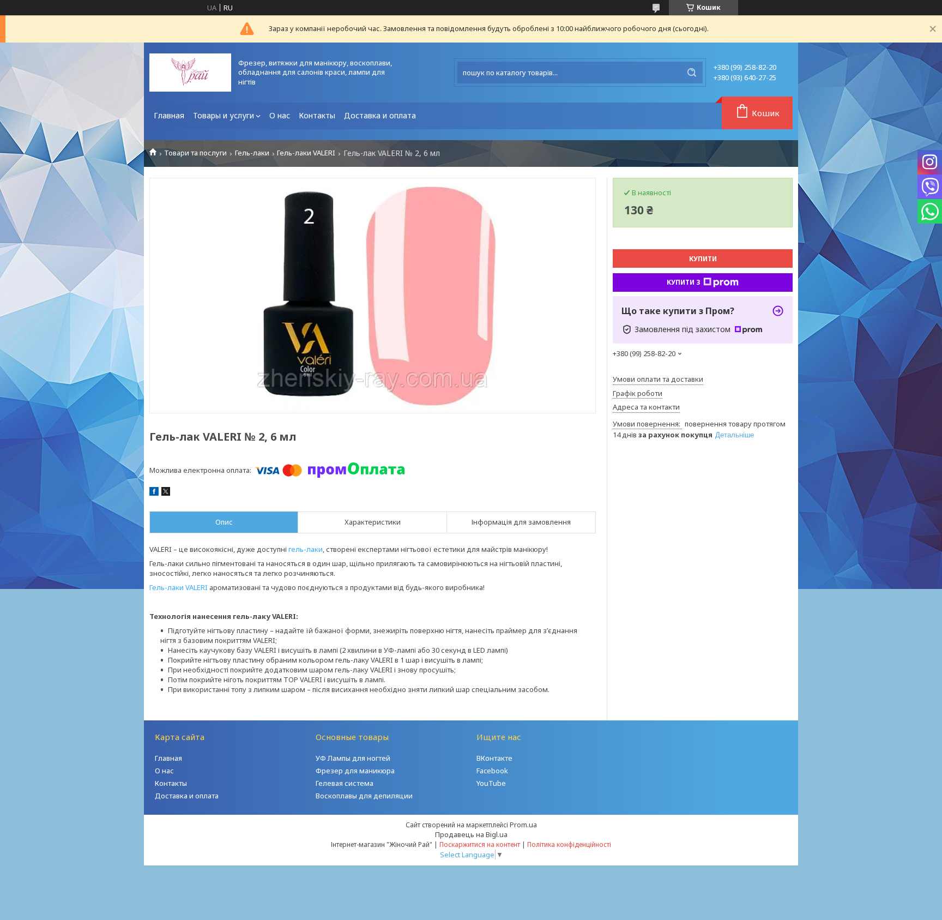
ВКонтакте (494, 758)
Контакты (317, 115)
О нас (279, 115)
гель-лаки (305, 549)
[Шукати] (692, 72)
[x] (165, 493)
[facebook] (154, 493)
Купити (703, 258)
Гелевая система (344, 783)
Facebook (492, 770)
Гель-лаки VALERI (306, 153)
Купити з (684, 282)
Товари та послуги (195, 153)
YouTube (491, 783)
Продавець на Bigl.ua (471, 834)
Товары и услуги (223, 115)
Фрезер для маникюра (355, 770)
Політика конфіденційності (569, 844)
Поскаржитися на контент (479, 844)
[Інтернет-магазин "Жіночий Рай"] (190, 72)
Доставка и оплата (380, 115)
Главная (169, 115)
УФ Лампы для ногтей (353, 758)
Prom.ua (523, 824)
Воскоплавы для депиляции (364, 796)
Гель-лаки (252, 153)
